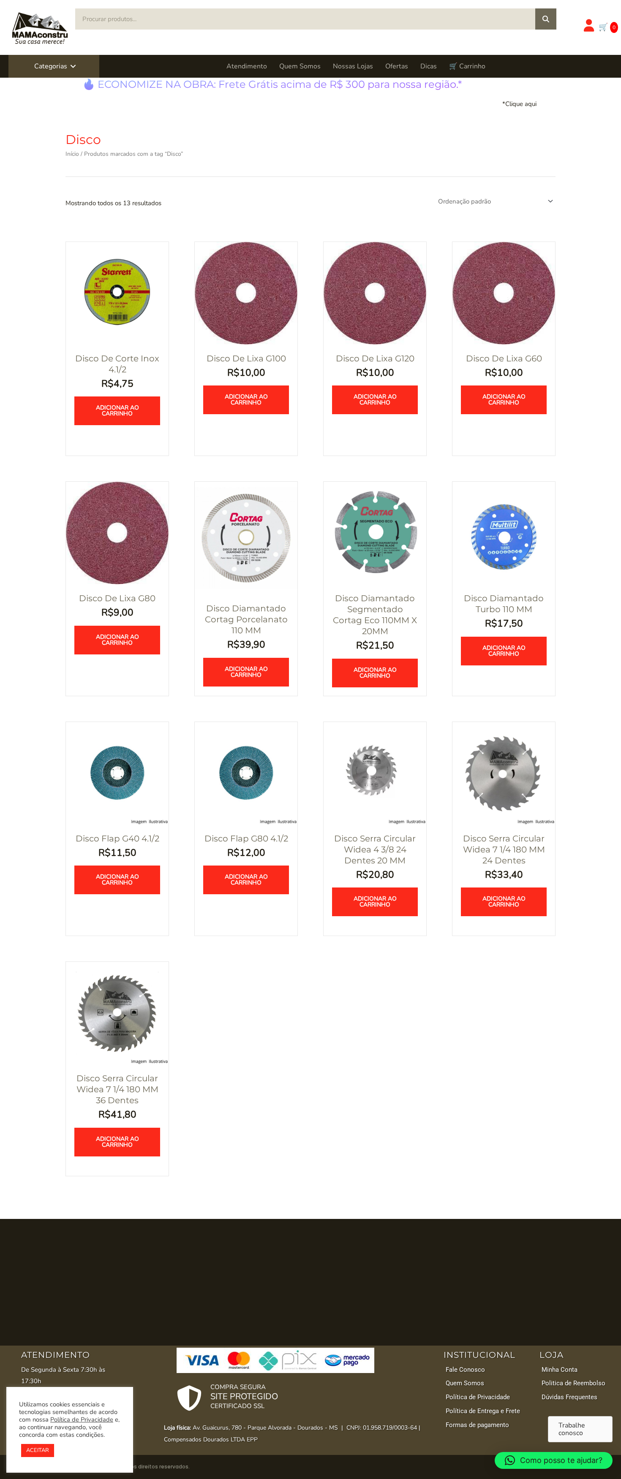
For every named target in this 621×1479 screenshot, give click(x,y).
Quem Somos (300, 66)
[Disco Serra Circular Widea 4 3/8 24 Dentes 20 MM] (375, 772)
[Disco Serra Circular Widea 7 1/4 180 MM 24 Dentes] (503, 772)
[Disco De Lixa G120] (375, 292)
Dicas (428, 66)
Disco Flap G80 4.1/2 (246, 838)
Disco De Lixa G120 (375, 358)
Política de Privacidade (81, 1419)
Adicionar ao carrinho (117, 411)
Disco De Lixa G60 (504, 358)
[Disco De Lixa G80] (117, 532)
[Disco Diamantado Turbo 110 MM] (503, 532)
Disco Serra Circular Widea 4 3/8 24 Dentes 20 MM (375, 849)
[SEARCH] (545, 19)
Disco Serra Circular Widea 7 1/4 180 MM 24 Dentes (504, 849)
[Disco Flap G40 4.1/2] (117, 772)
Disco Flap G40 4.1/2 (117, 838)
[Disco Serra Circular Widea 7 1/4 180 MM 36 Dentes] (117, 1012)
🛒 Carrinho (467, 66)
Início (72, 154)
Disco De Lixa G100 (246, 358)
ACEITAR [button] (37, 1450)
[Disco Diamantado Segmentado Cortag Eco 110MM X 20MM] (375, 532)
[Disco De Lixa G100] (246, 292)
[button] (73, 66)
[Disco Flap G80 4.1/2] (246, 772)
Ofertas (396, 66)
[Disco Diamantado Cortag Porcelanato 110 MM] (246, 537)
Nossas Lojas (353, 66)
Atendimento (246, 66)
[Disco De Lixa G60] (503, 292)
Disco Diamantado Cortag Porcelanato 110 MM (246, 619)
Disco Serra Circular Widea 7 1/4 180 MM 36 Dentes (117, 1089)
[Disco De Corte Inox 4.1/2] (117, 292)
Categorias (50, 66)
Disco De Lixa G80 (117, 598)
